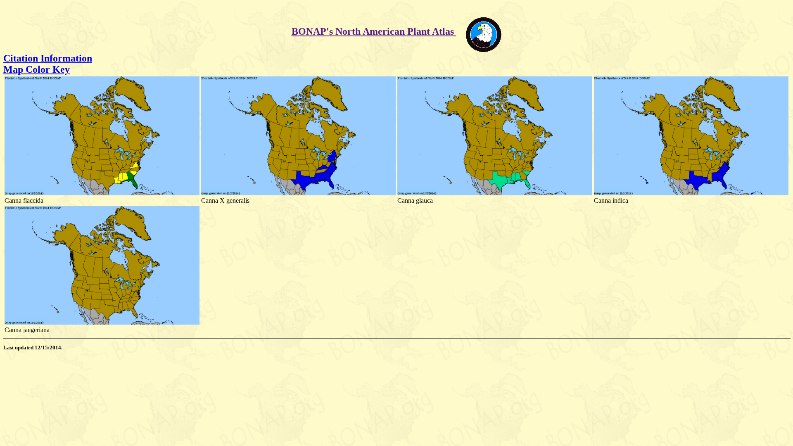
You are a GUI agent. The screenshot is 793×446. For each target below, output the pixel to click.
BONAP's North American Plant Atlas (374, 31)
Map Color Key (36, 69)
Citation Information (47, 58)
